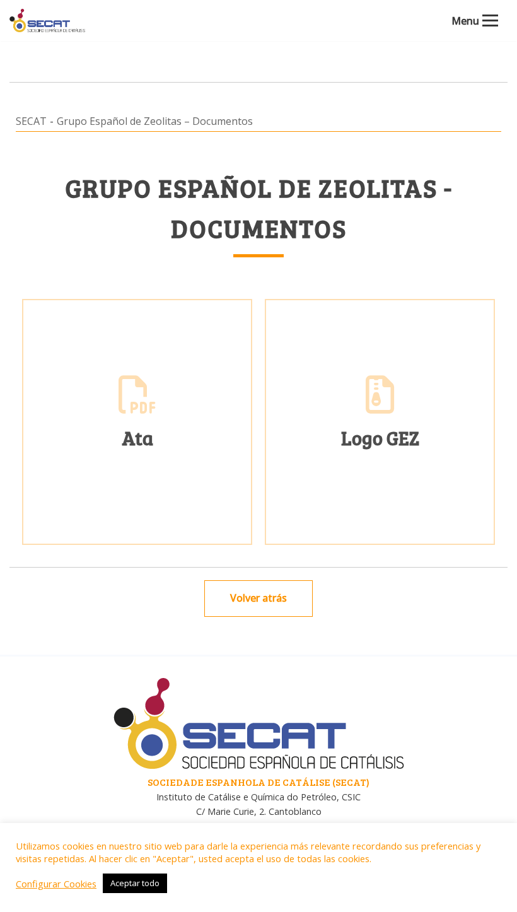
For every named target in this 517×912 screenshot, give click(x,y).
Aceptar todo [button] (135, 883)
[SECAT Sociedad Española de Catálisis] (47, 20)
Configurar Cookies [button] (56, 883)
